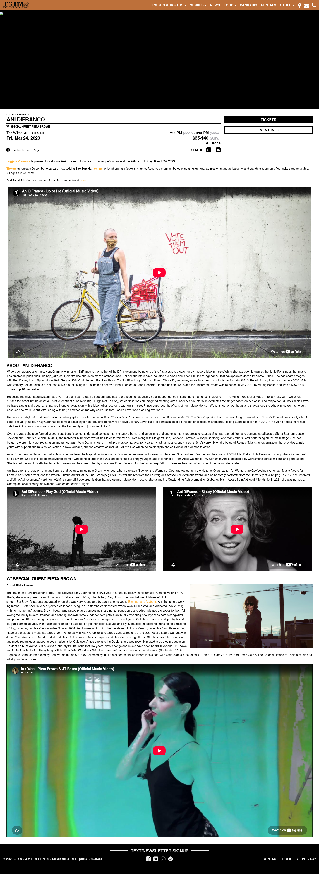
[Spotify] (170, 858)
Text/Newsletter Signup (159, 850)
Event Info (268, 130)
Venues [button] (197, 5)
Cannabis (248, 5)
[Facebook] (148, 858)
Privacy (309, 858)
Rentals (268, 5)
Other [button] (286, 5)
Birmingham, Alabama (142, 601)
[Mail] (306, 5)
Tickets (268, 119)
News (215, 5)
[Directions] (299, 5)
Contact (270, 858)
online (98, 168)
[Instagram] (163, 858)
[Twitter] (155, 858)
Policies (290, 858)
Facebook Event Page (25, 150)
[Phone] (314, 5)
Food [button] (229, 5)
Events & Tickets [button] (168, 5)
